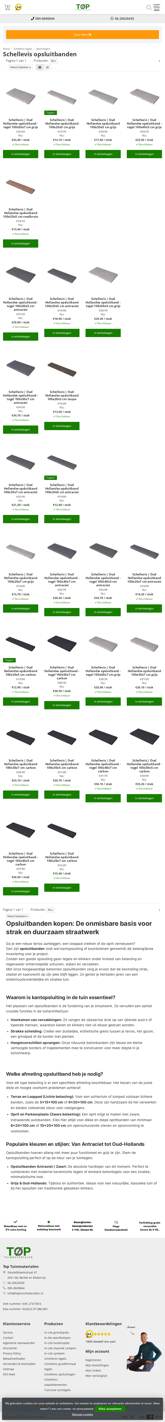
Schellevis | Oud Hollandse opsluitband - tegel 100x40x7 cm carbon (103, 766)
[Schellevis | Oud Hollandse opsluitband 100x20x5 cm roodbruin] (20, 185)
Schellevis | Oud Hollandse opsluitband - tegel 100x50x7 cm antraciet (20, 397)
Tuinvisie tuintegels (57, 1390)
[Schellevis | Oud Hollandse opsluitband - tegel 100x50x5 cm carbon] (144, 736)
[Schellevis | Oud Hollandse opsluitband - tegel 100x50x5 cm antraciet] (20, 275)
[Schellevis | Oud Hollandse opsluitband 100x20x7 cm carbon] (61, 829)
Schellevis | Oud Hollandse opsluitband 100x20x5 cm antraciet (62, 488)
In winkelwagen (20, 154)
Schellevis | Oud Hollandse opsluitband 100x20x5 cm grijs (62, 123)
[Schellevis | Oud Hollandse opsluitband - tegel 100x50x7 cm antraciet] (20, 368)
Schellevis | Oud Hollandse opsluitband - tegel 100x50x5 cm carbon (144, 766)
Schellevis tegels (55, 1358)
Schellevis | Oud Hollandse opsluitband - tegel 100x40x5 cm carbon (20, 859)
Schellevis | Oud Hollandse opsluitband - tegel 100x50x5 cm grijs (103, 302)
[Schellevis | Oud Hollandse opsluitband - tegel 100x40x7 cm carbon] (103, 736)
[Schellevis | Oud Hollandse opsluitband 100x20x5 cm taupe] (61, 368)
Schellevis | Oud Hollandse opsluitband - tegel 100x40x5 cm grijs (144, 123)
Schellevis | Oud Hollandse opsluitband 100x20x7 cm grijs (20, 577)
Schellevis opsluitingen (59, 1374)
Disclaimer (10, 1348)
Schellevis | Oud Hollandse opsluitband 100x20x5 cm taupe (62, 395)
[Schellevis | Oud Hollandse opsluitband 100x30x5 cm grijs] (103, 96)
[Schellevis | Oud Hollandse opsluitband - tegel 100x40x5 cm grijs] (144, 96)
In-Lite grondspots (56, 1332)
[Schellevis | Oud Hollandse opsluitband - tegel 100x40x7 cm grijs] (103, 643)
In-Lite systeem (54, 1353)
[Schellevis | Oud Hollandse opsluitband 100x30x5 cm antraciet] (61, 275)
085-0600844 (45, 18)
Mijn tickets (93, 1370)
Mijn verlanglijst (96, 1376)
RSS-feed (9, 1374)
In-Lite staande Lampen (60, 1348)
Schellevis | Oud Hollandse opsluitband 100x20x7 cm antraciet (144, 577)
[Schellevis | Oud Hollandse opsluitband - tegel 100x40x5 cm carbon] (20, 829)
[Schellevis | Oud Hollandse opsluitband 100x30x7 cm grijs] (144, 643)
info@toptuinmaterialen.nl (25, 1293)
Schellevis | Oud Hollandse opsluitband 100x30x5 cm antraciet (62, 302)
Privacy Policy (12, 1353)
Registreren (93, 1360)
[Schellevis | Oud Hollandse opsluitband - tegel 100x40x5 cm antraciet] (103, 550)
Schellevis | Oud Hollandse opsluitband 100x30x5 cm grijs (103, 123)
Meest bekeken (19, 67)
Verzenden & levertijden (19, 1364)
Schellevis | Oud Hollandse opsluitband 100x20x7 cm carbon (62, 857)
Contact (8, 1338)
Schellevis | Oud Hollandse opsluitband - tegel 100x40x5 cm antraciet (103, 579)
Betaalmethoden (14, 1358)
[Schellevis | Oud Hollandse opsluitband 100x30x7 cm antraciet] (20, 461)
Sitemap (8, 1369)
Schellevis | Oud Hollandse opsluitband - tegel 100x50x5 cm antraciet (20, 304)
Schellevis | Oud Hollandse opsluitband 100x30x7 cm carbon (20, 764)
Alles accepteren (110, 1408)
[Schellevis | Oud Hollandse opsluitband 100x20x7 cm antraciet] (144, 550)
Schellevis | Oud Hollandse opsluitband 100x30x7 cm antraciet (21, 488)
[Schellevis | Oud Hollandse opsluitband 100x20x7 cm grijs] (20, 550)
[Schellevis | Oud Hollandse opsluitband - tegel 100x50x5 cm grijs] (103, 275)
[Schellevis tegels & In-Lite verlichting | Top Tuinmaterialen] (82, 7)
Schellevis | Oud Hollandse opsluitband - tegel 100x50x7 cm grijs (20, 123)
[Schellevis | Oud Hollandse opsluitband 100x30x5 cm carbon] (61, 736)
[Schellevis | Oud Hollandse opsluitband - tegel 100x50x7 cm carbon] (61, 643)
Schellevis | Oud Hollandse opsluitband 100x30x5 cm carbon (62, 764)
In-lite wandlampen (57, 1338)
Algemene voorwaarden (19, 1343)
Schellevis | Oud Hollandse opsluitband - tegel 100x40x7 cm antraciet (61, 579)
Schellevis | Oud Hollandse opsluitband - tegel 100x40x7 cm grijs (103, 670)
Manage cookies (82, 1414)
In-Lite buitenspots (57, 1343)
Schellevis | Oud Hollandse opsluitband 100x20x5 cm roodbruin (20, 212)
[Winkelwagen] (7, 9)
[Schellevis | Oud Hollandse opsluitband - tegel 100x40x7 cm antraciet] (61, 550)
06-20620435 (124, 18)
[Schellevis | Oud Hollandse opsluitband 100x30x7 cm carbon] (20, 736)
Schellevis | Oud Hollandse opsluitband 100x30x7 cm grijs (144, 670)
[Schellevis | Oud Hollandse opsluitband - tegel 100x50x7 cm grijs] (20, 96)
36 (52, 61)
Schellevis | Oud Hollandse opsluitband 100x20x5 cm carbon (20, 670)
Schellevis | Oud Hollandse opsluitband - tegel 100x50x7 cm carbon (61, 672)
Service (8, 1332)
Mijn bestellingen (97, 1365)
